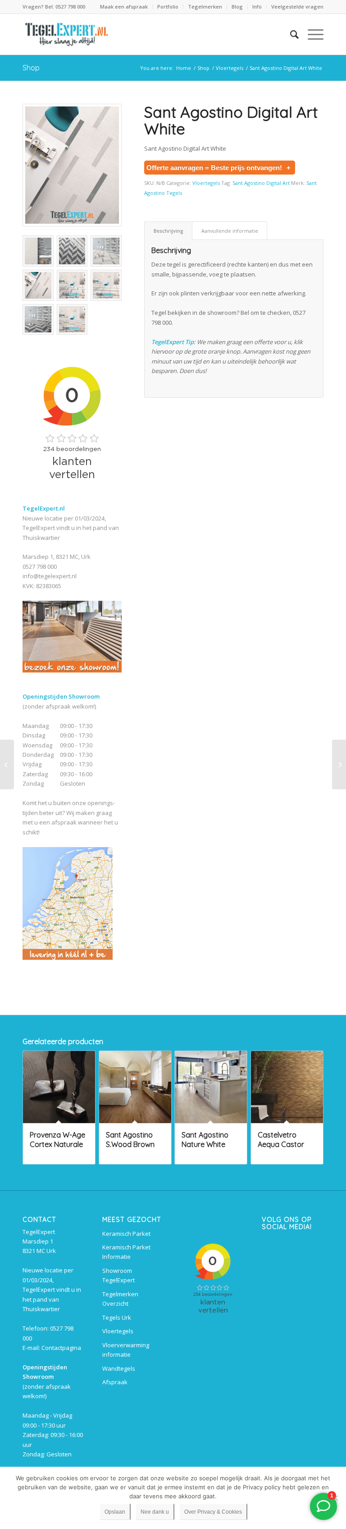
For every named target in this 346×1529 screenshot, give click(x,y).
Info (257, 6)
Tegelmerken (205, 6)
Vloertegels (206, 183)
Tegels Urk (116, 1317)
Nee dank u (155, 1512)
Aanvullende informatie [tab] (229, 230)
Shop (31, 67)
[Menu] (311, 34)
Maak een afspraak (124, 6)
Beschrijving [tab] (168, 230)
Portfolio (167, 6)
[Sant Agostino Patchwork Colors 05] (7, 764)
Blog (237, 6)
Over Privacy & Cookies (213, 1512)
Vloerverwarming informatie (125, 1350)
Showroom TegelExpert (118, 1275)
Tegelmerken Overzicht (120, 1299)
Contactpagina (61, 1348)
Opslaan (115, 1512)
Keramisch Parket (126, 1234)
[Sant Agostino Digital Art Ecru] (339, 764)
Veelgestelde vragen (297, 6)
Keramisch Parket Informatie (126, 1252)
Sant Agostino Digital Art (261, 183)
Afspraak (114, 1382)
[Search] (290, 34)
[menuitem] (124, 7)
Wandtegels (118, 1368)
